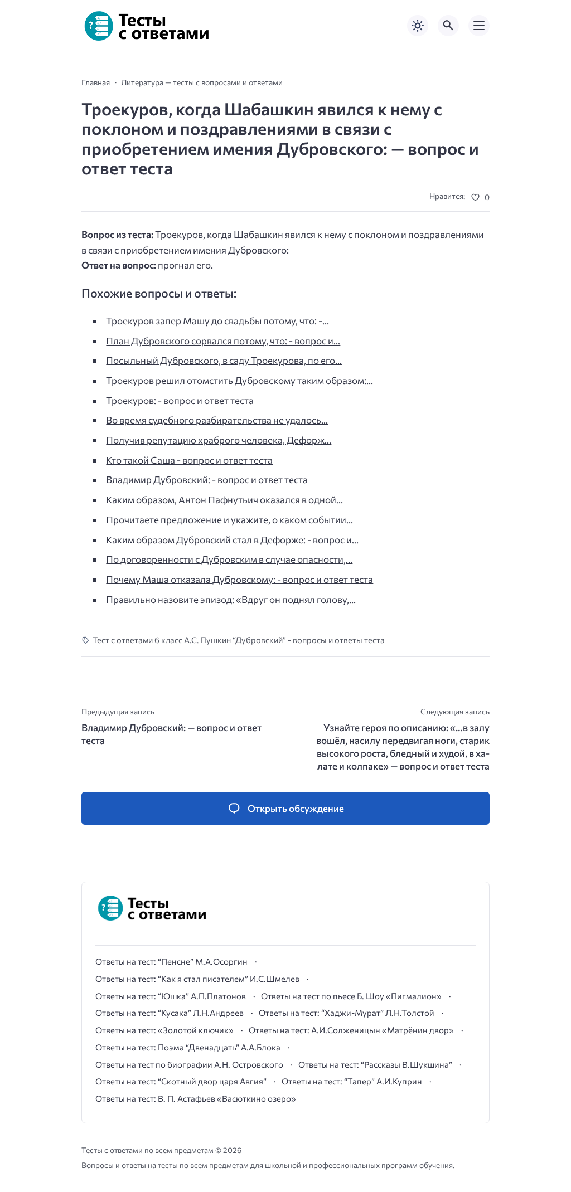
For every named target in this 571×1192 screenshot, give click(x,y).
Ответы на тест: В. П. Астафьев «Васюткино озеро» (195, 1098)
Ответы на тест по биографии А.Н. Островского (189, 1064)
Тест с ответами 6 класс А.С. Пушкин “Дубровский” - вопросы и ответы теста (239, 640)
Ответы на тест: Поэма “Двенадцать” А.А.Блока (187, 1047)
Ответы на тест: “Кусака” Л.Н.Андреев (169, 1013)
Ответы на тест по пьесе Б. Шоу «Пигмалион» (351, 996)
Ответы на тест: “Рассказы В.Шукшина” (375, 1064)
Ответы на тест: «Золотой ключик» (164, 1030)
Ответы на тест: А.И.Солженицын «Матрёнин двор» (351, 1030)
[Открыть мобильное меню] (479, 25)
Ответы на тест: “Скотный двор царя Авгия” (181, 1081)
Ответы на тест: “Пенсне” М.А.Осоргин (171, 961)
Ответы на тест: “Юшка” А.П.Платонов (170, 996)
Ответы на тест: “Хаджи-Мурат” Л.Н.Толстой (346, 1013)
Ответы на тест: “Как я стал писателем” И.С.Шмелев (197, 979)
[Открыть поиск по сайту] (448, 25)
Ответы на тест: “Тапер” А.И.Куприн (352, 1081)
